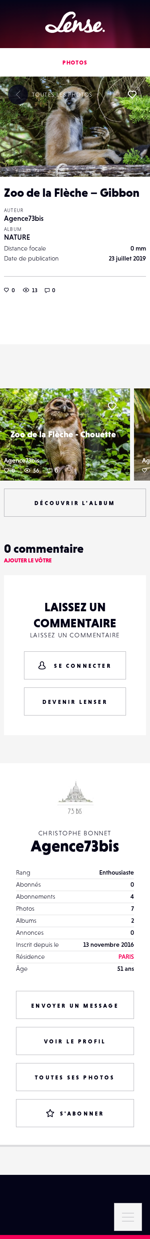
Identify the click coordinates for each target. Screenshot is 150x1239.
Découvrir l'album (74, 503)
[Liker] (132, 95)
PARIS (126, 956)
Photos (74, 62)
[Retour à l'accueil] (75, 22)
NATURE (17, 237)
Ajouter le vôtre (28, 560)
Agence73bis (24, 218)
